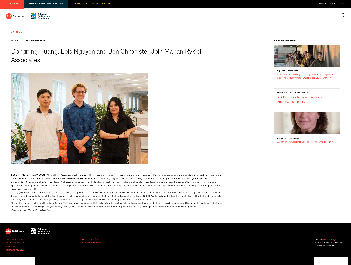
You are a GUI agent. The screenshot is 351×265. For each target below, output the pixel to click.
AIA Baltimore (11, 4)
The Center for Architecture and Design (92, 4)
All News (17, 32)
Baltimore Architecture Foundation (46, 4)
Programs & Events (326, 4)
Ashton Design (329, 239)
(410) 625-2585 (90, 239)
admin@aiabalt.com (91, 242)
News (343, 4)
